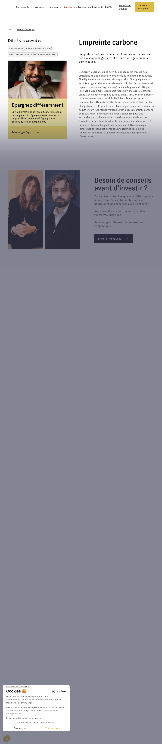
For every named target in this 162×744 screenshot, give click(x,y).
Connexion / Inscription (143, 7)
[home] (9, 7)
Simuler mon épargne (125, 7)
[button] (23, 7)
